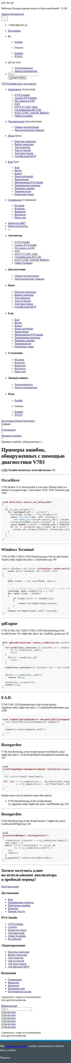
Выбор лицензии (24, 144)
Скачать (12, 927)
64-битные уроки (24, 194)
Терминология (23, 191)
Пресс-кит (20, 217)
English (18, 42)
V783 (4, 470)
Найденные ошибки (19, 905)
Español (19, 53)
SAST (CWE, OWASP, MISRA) (32, 112)
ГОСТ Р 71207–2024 (26, 106)
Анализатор (14, 89)
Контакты (20, 214)
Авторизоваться (24, 68)
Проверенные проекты (27, 185)
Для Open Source (24, 153)
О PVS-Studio (22, 95)
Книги (18, 173)
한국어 (18, 56)
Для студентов (23, 150)
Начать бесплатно (18, 226)
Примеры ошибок (25, 188)
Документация (16, 121)
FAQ (17, 103)
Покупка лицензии (25, 141)
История (19, 205)
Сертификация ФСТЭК (28, 109)
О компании (15, 199)
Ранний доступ (16, 911)
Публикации (8, 429)
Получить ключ (10, 886)
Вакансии (20, 211)
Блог (10, 161)
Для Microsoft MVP (25, 156)
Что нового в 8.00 (25, 100)
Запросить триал (17, 930)
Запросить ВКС (17, 223)
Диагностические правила (29, 130)
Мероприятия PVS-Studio (29, 182)
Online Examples (24, 115)
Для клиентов (22, 147)
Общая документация (27, 127)
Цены (11, 135)
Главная (5, 423)
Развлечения (22, 179)
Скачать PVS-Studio (26, 98)
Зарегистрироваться (12, 14)
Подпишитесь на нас (19, 991)
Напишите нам (16, 988)
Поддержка (14, 30)
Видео (18, 170)
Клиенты (20, 208)
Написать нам (9, 1005)
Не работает (14, 939)
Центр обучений (24, 176)
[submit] (17, 78)
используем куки (16, 1046)
